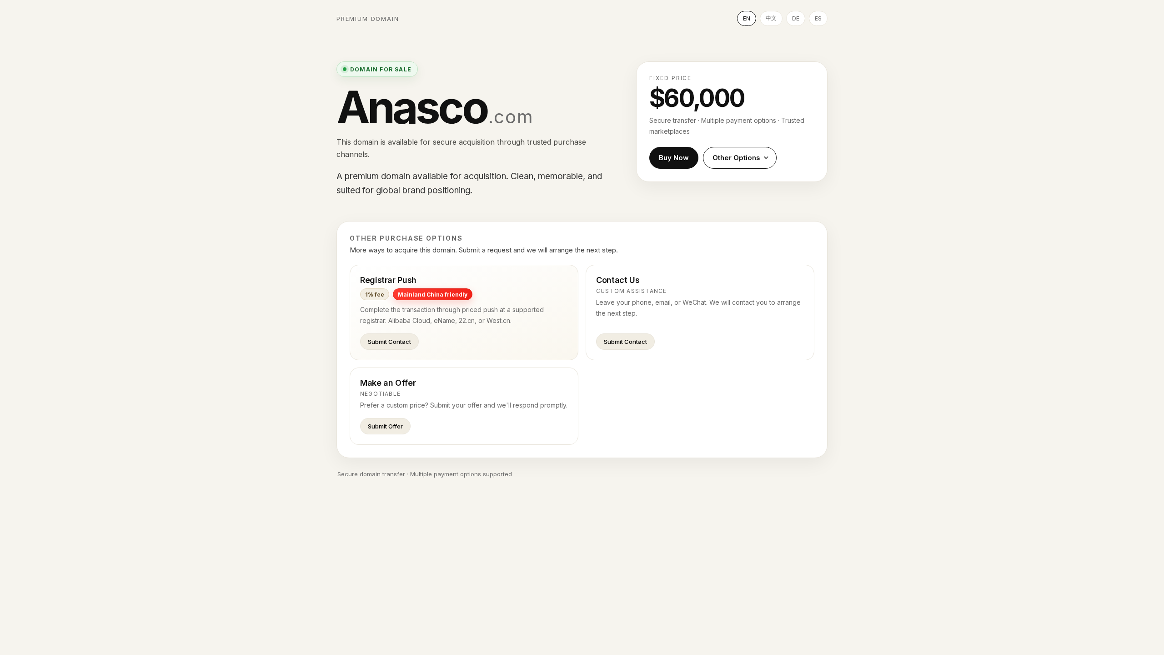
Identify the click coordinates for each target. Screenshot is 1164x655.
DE (795, 18)
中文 (771, 18)
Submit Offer (385, 426)
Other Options (736, 157)
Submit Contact (389, 341)
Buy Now (674, 157)
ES (818, 18)
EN (746, 18)
